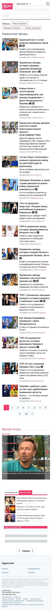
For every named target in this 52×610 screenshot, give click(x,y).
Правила (25, 599)
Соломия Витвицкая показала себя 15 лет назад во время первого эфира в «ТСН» (31, 518)
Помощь (18, 599)
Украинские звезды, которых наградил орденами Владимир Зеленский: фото (30, 67)
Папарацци (40, 57)
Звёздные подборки (11, 28)
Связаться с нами (35, 599)
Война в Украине (19, 23)
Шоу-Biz (39, 152)
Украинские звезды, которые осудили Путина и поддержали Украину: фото (34, 252)
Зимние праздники (32, 28)
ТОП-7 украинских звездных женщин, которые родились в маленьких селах (34, 298)
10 (26, 413)
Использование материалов (34, 601)
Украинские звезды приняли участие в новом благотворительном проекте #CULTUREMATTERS (34, 129)
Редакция (17, 597)
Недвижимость (34, 568)
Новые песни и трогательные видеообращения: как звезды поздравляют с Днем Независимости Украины (31, 96)
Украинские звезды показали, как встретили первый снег (32, 278)
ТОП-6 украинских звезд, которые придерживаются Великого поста (33, 229)
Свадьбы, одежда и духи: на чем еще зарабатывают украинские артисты (33, 389)
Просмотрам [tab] (25, 492)
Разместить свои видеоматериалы (13, 601)
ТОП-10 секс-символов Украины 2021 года (31, 365)
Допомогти (22, 3)
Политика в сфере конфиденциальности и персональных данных (23, 604)
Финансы (31, 572)
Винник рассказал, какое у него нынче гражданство (24, 473)
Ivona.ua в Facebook (8, 599)
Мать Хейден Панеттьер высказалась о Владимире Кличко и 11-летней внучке (32, 501)
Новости (40, 83)
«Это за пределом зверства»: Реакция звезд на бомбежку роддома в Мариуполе (33, 208)
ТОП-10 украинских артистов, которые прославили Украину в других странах (31, 342)
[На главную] (31, 10)
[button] (4, 456)
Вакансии (5, 606)
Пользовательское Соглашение (11, 603)
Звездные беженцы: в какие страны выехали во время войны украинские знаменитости (34, 185)
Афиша (5, 568)
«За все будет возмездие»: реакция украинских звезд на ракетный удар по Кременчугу (34, 161)
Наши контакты (7, 597)
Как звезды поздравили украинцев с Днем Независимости (32, 320)
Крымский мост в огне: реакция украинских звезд (33, 41)
